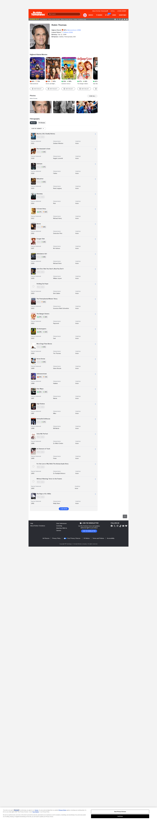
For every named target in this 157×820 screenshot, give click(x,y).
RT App (107, 15)
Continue (120, 816)
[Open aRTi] (85, 15)
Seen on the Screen (54, 19)
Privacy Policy (62, 810)
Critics (113, 11)
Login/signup (121, 11)
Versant (16, 810)
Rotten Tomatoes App (80, 19)
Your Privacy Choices (73, 538)
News (114, 15)
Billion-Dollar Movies (67, 19)
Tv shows (99, 15)
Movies (91, 15)
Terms (36, 810)
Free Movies (43, 19)
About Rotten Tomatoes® (100, 11)
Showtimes (122, 15)
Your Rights (36, 811)
